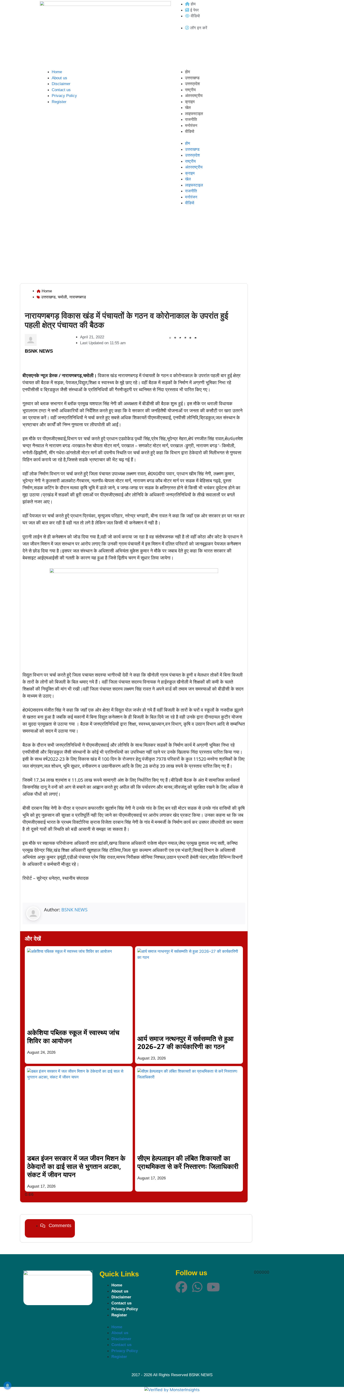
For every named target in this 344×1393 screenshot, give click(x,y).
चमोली (62, 297)
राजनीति (191, 119)
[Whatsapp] (197, 1287)
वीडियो (189, 131)
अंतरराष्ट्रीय (193, 95)
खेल (188, 107)
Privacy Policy (64, 95)
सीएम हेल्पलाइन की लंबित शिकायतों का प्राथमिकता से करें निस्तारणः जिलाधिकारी (187, 1162)
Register (59, 102)
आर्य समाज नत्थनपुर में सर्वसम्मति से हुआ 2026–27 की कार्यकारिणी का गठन (185, 1042)
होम (187, 72)
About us (59, 78)
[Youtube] (213, 1287)
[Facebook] (181, 1287)
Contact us (61, 90)
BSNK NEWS (74, 909)
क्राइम (190, 102)
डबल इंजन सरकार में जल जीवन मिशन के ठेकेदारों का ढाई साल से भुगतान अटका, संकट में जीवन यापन (76, 1166)
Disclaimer (61, 84)
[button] (170, 338)
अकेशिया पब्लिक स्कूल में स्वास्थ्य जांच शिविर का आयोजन (73, 1036)
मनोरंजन (191, 125)
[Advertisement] (172, 248)
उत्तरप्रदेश (192, 84)
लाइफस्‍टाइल (194, 113)
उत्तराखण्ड (192, 78)
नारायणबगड (77, 297)
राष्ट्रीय (190, 90)
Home (57, 72)
